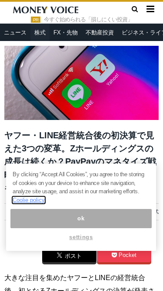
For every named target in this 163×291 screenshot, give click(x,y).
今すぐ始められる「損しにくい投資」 (88, 20)
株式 (40, 32)
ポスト (72, 256)
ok (80, 218)
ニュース (15, 32)
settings (81, 237)
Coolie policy (29, 200)
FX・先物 (65, 32)
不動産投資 (100, 32)
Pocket (126, 255)
